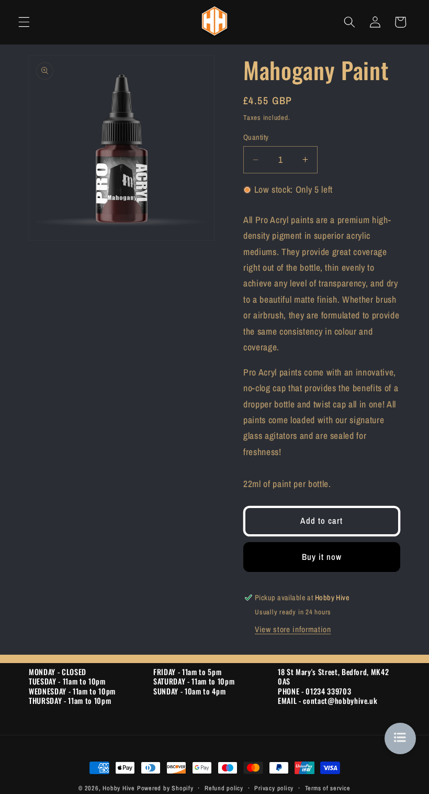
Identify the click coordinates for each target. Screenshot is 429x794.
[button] (24, 22)
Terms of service (328, 788)
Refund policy (224, 788)
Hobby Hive (119, 788)
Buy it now (322, 557)
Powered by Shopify (165, 788)
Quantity (256, 137)
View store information (293, 629)
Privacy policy (273, 788)
